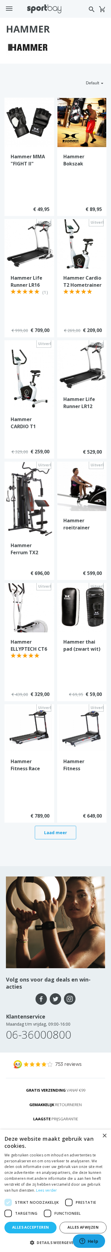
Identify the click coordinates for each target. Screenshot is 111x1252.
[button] (55, 1242)
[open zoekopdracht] (91, 9)
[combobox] (83, 83)
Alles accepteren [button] (30, 1227)
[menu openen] (9, 9)
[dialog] (55, 1190)
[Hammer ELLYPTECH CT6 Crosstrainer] (29, 607)
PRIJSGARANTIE (55, 1119)
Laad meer (55, 832)
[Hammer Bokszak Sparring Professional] (82, 122)
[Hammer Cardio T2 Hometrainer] (82, 243)
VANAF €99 (55, 1090)
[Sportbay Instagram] (69, 999)
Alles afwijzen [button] (83, 1227)
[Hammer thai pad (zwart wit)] (82, 607)
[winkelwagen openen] (102, 9)
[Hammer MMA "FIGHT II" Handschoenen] (29, 122)
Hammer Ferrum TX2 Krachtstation (27, 552)
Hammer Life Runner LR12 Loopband (79, 406)
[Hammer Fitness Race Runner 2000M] (29, 728)
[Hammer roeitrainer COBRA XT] (82, 486)
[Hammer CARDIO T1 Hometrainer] (29, 375)
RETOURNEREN (55, 1104)
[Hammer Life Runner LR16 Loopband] (29, 243)
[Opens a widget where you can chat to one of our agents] (89, 1241)
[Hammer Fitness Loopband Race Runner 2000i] (81, 728)
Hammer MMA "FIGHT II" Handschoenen (28, 163)
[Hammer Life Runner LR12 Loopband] (82, 364)
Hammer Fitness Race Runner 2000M (27, 768)
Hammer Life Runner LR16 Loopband (26, 285)
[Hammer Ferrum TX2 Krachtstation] (29, 498)
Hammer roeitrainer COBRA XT (76, 527)
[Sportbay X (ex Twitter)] (55, 999)
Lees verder (46, 1190)
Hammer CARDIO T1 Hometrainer (26, 426)
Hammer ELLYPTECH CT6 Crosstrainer (29, 649)
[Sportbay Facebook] (41, 999)
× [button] (104, 1136)
